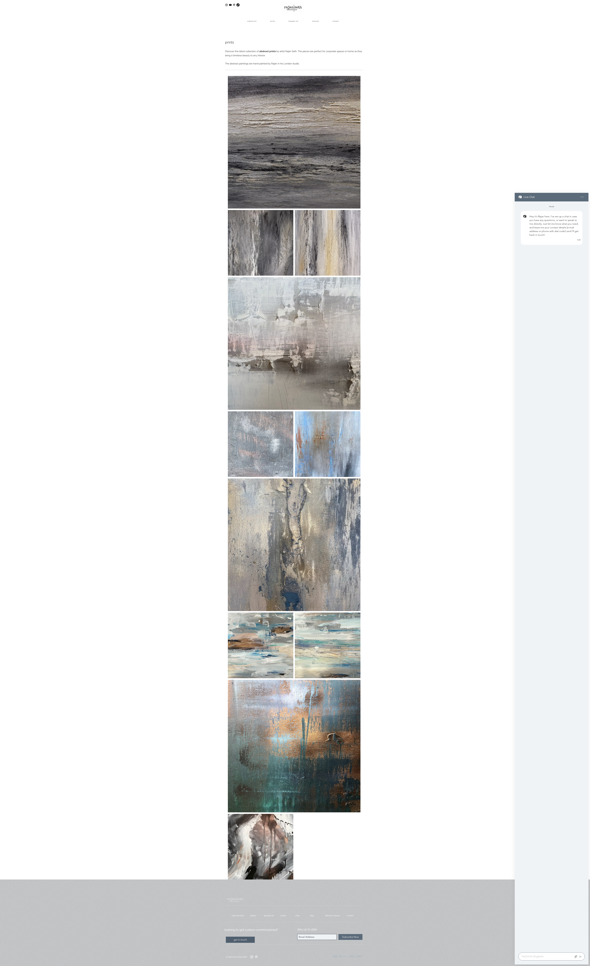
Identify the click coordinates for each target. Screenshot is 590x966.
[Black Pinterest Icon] (234, 4)
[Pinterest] (256, 957)
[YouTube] (230, 4)
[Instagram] (252, 957)
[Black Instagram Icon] (226, 4)
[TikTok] (238, 4)
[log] (551, 576)
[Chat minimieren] (582, 197)
